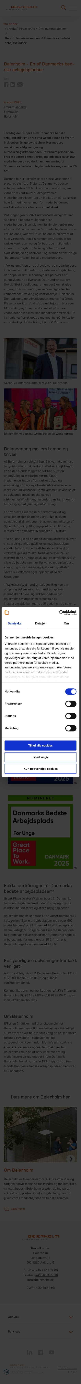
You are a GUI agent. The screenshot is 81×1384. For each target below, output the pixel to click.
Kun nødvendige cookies (41, 768)
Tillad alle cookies (40, 745)
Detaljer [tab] (40, 623)
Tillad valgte (40, 757)
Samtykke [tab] (14, 623)
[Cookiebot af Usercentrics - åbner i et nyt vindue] (59, 612)
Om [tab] (66, 623)
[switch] (70, 704)
